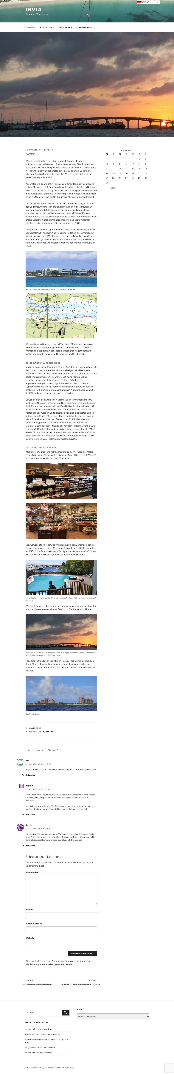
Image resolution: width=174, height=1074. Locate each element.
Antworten (30, 775)
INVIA (34, 10)
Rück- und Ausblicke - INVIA (37, 1039)
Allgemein (35, 728)
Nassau (50, 732)
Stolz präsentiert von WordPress (60, 1067)
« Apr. (113, 187)
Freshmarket (36, 732)
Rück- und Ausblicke (43, 1029)
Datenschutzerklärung (34, 1067)
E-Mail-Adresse (35, 923)
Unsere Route (65, 27)
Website (30, 938)
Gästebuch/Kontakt (85, 27)
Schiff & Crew (46, 27)
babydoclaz (30, 1047)
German (145, 2)
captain (48, 150)
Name (29, 909)
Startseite (30, 27)
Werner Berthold (32, 1034)
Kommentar (33, 872)
